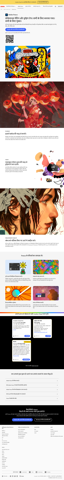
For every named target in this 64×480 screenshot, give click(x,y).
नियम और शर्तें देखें (16, 355)
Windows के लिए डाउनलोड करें (43, 420)
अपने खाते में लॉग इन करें (5, 449)
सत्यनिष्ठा (3, 464)
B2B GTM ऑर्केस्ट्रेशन (21, 436)
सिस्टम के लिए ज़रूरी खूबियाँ (48, 6)
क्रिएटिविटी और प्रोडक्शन (21, 434)
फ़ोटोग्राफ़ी (3, 432)
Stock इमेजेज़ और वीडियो (5, 442)
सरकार (35, 433)
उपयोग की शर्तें (53, 476)
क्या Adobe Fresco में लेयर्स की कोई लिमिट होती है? (16, 385)
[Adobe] (2, 6)
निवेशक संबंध (4, 459)
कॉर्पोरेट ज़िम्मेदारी (4, 458)
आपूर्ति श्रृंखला (4, 461)
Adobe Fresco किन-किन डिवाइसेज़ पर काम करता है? (16, 389)
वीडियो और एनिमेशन (5, 435)
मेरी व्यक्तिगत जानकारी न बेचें (53, 478)
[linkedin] (17, 476)
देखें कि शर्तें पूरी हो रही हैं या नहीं (42, 332)
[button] (55, 6)
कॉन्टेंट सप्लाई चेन (20, 431)
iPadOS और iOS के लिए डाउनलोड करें (15, 29)
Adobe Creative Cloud (7, 9)
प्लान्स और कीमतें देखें (43, 2)
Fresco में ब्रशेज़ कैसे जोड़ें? (11, 398)
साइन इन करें (60, 6)
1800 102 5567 (35, 366)
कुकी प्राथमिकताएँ (58, 476)
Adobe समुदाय (53, 433)
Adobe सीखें (52, 434)
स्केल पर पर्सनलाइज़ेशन (21, 429)
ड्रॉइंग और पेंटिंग (28, 6)
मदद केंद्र (52, 429)
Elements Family (4, 440)
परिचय (3, 451)
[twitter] (15, 476)
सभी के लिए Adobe (5, 466)
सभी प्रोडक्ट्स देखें (4, 444)
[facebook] (10, 476)
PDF (2, 437)
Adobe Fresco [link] (20, 6)
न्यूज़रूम (3, 456)
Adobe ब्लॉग (4, 468)
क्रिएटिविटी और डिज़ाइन (10, 6)
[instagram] (12, 476)
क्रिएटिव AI (3, 430)
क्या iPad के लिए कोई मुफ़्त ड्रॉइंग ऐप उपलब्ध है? (16, 394)
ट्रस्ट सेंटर (3, 463)
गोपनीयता (49, 476)
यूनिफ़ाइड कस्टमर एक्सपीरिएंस (22, 433)
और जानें (14, 329)
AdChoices (60, 478)
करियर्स (3, 453)
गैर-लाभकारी (36, 431)
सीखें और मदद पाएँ (36, 6)
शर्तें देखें (35, 332)
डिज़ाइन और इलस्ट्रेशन (5, 434)
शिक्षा (35, 429)
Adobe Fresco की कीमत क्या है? (12, 380)
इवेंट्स (3, 454)
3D (2, 439)
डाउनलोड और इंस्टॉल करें (54, 431)
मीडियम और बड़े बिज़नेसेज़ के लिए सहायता (57, 436)
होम (1, 9)
